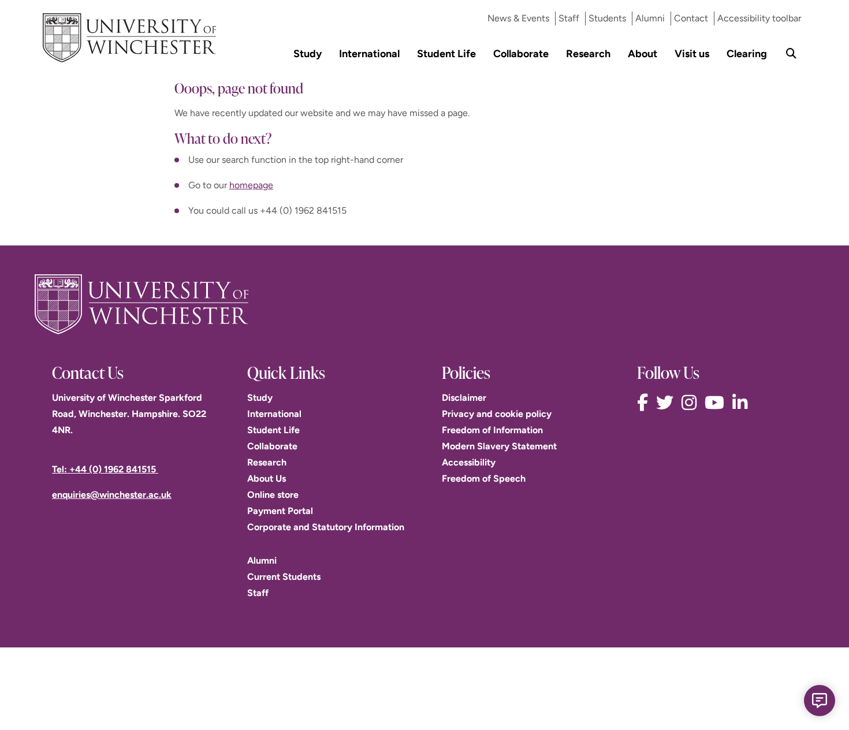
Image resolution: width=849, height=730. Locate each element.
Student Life (446, 53)
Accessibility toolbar (759, 18)
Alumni (650, 18)
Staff (568, 18)
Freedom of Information (492, 429)
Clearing (747, 53)
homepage (251, 185)
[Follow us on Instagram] (692, 403)
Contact (691, 18)
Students (607, 18)
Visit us (692, 53)
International (369, 53)
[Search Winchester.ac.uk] (791, 53)
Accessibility (469, 462)
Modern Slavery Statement (499, 446)
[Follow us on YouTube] (717, 403)
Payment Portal (280, 510)
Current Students (284, 576)
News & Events (518, 18)
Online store (273, 494)
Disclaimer (464, 397)
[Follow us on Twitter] (667, 403)
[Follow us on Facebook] (645, 403)
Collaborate (521, 53)
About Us (266, 478)
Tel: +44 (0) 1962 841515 (105, 469)
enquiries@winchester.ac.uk (112, 494)
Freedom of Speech (484, 478)
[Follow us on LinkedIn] (742, 403)
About (642, 53)
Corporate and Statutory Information (325, 527)
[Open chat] (819, 700)
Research (588, 53)
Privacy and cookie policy (497, 413)
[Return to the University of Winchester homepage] (424, 304)
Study (307, 53)
